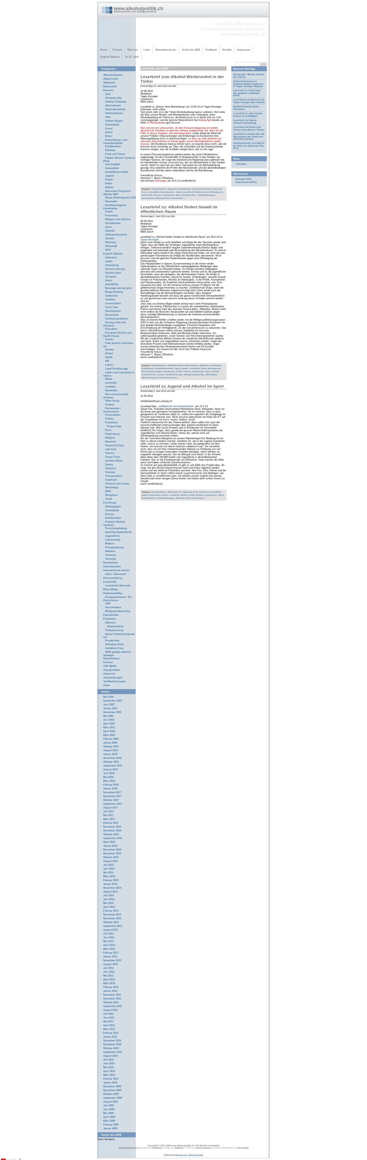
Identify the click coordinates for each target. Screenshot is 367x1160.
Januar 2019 (110, 754)
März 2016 (109, 842)
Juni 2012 (108, 972)
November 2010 (112, 1044)
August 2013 (110, 930)
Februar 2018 (111, 784)
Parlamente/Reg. (113, 593)
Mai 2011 (108, 1021)
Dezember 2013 (112, 914)
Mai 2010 (108, 1067)
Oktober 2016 (111, 834)
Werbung (159, 198)
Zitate (106, 685)
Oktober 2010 (111, 1048)
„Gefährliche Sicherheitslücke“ (176, 406)
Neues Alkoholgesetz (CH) (120, 197)
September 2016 (112, 838)
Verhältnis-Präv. (189, 195)
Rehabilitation (111, 658)
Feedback (211, 49)
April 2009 (109, 1117)
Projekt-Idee (112, 640)
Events (109, 339)
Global (109, 353)
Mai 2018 (108, 777)
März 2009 (109, 1121)
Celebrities (111, 295)
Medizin (109, 543)
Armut (108, 128)
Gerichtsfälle (112, 164)
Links (147, 49)
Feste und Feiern (201, 492)
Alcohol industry (115, 269)
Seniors (109, 453)
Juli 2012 (108, 968)
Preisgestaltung (114, 547)
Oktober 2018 (111, 762)
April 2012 (109, 979)
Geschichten (110, 562)
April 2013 (109, 945)
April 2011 (109, 1025)
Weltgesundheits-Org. (194, 374)
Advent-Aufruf (115, 626)
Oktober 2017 (111, 800)
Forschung (109, 502)
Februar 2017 (111, 823)
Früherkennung (114, 630)
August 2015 (110, 861)
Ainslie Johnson (203, 1148)
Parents (109, 404)
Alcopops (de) (113, 98)
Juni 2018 (108, 773)
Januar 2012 (110, 991)
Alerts (108, 280)
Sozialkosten (168, 195)
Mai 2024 (108, 697)
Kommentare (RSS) (246, 182)
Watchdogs (111, 487)
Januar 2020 (110, 742)
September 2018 (112, 765)
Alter (108, 117)
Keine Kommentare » (175, 198)
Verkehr (161, 374)
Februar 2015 (111, 880)
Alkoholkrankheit (176, 365)
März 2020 (109, 735)
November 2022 (112, 712)
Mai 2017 (108, 815)
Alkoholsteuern (192, 365)
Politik (149, 195)
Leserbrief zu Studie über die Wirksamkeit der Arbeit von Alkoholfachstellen (248, 136)
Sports (109, 464)
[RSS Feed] (265, 7)
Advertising (112, 265)
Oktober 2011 (111, 1002)
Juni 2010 (108, 1063)
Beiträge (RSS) (243, 179)
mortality (110, 386)
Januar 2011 (110, 1037)
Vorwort (117, 49)
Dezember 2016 (112, 826)
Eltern (108, 136)
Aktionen (110, 622)
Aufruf (108, 132)
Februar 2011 (110, 1033)
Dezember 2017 (112, 792)
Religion (110, 438)
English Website (109, 56)
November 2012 (112, 960)
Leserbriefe (189, 192)
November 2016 (112, 830)
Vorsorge (110, 559)
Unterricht (109, 674)
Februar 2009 (111, 1124)
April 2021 (109, 723)
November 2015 (112, 853)
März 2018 (109, 781)
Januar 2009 (110, 1128)
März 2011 (109, 1029)
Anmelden (241, 164)
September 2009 (112, 1098)
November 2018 (112, 758)
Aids (107, 94)
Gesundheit (154, 192)
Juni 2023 (108, 704)
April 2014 (109, 907)
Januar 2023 (110, 708)
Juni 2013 (108, 937)
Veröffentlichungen (206, 195)
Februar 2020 (111, 739)
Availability (111, 284)
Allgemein (172, 189)
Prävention (109, 619)
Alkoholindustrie (158, 189)
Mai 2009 (108, 1113)
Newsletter (111, 201)
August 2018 (110, 769)
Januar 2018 (110, 788)
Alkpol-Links (110, 79)
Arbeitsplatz (216, 365)
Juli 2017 (108, 811)
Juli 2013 (108, 933)
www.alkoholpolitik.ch (138, 8)
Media (108, 379)
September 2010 (112, 1052)
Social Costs (112, 457)
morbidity (111, 383)
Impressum (243, 49)
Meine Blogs (110, 589)
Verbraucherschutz (116, 234)
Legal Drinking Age (116, 368)
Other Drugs (112, 400)
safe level (110, 449)
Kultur (108, 183)
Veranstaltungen (112, 677)
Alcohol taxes (113, 273)
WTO (108, 250)
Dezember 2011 (112, 994)
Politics (109, 418)
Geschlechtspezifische (118, 532)
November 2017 (112, 796)
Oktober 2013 (111, 922)
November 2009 (112, 1090)
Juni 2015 (108, 868)
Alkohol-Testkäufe (115, 101)
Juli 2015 (108, 865)
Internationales (167, 192)
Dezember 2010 (112, 1040)
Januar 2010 (110, 1082)
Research (110, 441)
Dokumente (110, 86)
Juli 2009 (108, 1105)
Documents (112, 315)
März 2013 (109, 949)
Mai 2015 (108, 872)
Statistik (215, 371)
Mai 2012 (108, 975)
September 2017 (112, 804)
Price (108, 430)
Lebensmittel (112, 539)
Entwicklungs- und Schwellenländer (195, 189)
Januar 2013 (110, 956)
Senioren (110, 555)
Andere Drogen (114, 121)
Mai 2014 (108, 903)
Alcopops (110, 276)
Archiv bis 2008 (191, 49)
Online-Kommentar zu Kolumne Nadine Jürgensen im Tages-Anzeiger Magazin (248, 83)
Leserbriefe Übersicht (117, 585)
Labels (109, 365)
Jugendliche (155, 495)
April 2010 (109, 1071)
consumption (113, 303)
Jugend (178, 192)
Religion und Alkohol (117, 219)
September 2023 (112, 700)
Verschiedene (147, 198)
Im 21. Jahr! (132, 56)
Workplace (111, 495)
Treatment (111, 480)
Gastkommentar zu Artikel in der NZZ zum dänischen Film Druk (248, 145)
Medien (198, 192)
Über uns (132, 49)
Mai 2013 (108, 941)
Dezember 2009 (112, 1086)
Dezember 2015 (112, 849)
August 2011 (110, 1010)
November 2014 (112, 888)
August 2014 (110, 891)
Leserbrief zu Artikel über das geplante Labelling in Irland (247, 93)
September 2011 (112, 1006)
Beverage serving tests (118, 288)
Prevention (111, 422)
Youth (108, 499)
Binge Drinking (114, 292)
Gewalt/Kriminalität (164, 368)
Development (113, 311)
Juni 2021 (108, 720)
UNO (107, 603)
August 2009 (110, 1101)
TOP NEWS (110, 666)
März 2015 (109, 876)
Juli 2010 (108, 1059)
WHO (108, 491)
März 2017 (109, 819)
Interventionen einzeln (116, 570)
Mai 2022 (108, 716)
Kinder (185, 368)
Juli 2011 (108, 1014)
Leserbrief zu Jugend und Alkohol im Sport (182, 386)
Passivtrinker (111, 615)
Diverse (109, 514)
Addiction (111, 257)
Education (111, 329)
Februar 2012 (111, 987)
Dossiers (108, 90)
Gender (109, 349)
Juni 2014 (108, 899)
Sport (178, 195)
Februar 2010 (111, 1079)
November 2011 (112, 998)
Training (110, 472)
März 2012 (109, 983)
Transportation (113, 476)
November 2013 (112, 918)
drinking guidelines (116, 318)
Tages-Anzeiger (149, 239)
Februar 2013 (111, 952)
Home (103, 49)
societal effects (114, 460)
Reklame (200, 495)
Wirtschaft (111, 246)
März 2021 (109, 727)
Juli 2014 (108, 895)
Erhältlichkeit (147, 368)
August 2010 (110, 1056)
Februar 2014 (111, 910)
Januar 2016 (110, 846)
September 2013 (112, 926)
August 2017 (110, 807)
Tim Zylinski (243, 1148)
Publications (112, 434)
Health (109, 357)
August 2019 (110, 750)
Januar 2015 (110, 884)
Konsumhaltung (112, 578)
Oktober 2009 (111, 1094)
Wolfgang (179, 1148)
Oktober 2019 (111, 746)
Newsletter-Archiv (166, 49)
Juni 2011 (108, 1017)
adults (108, 261)
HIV (107, 361)
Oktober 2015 (111, 857)
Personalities (113, 415)
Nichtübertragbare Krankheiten (160, 371)
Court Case (111, 307)
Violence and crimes (117, 483)
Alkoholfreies (113, 105)
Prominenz (111, 215)
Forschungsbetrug (116, 528)
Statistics (110, 468)
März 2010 (109, 1075)
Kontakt (226, 49)
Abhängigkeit (113, 506)
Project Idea (114, 426)
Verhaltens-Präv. (114, 644)
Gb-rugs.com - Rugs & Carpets (189, 1155)
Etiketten (110, 150)
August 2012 (110, 964)
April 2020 (109, 731)
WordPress (157, 1148)
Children (110, 299)
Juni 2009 (108, 1109)
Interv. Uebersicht (115, 574)
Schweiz (157, 195)
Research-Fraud (114, 445)
